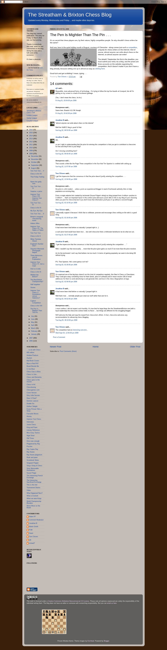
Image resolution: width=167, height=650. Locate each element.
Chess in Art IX (35, 272)
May (33, 322)
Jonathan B (60, 120)
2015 (31, 133)
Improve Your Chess (34, 419)
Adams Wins (34, 223)
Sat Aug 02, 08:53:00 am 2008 (66, 130)
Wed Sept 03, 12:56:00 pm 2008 (67, 333)
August (34, 168)
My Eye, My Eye (36, 211)
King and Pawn (32, 427)
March (33, 328)
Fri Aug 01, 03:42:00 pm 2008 (66, 113)
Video (29, 490)
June (33, 319)
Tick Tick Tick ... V (37, 171)
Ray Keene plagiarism (34, 455)
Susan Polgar (31, 473)
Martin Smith (33, 526)
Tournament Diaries (33, 488)
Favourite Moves (33, 414)
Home (96, 346)
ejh (57, 88)
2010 (31, 148)
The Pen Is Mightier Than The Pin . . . (36, 310)
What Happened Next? (35, 493)
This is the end (32, 485)
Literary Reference (33, 430)
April (33, 325)
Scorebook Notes (33, 460)
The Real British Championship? (36, 280)
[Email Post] (81, 77)
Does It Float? (32, 398)
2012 (31, 142)
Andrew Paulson (32, 355)
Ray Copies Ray (32, 449)
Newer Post (55, 346)
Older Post (135, 346)
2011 (31, 144)
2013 (31, 139)
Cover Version (32, 393)
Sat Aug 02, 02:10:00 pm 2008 (66, 203)
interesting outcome (80, 330)
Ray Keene (30, 452)
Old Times (30, 438)
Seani (31, 533)
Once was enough (33, 441)
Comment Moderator (36, 520)
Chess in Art (31, 384)
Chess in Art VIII (36, 306)
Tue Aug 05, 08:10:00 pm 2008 (66, 320)
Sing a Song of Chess (34, 466)
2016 (31, 130)
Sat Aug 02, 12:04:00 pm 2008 (66, 179)
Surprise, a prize (36, 191)
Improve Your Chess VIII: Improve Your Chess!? (36, 197)
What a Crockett (32, 496)
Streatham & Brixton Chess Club (34, 111)
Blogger (106, 641)
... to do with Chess (33, 350)
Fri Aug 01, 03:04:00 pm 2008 (66, 100)
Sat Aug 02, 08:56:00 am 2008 (66, 154)
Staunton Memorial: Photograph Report (37, 250)
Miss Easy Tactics (33, 433)
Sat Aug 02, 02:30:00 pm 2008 (66, 265)
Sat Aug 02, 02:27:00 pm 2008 (66, 235)
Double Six (30, 403)
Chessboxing (31, 387)
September (35, 165)
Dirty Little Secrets (33, 395)
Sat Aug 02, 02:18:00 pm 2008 (66, 218)
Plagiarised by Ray (33, 444)
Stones (32, 287)
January (34, 334)
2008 (31, 154)
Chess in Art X (35, 236)
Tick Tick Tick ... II (37, 214)
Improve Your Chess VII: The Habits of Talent (36, 228)
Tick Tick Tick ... (36, 233)
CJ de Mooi (31, 369)
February (34, 331)
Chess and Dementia (34, 377)
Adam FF (32, 516)
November (35, 159)
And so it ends (35, 269)
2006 (31, 341)
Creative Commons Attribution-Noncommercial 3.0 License (68, 601)
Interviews (30, 422)
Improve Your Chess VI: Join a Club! (37, 264)
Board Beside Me (33, 366)
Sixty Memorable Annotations (33, 469)
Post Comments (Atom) (68, 351)
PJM (30, 530)
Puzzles (29, 446)
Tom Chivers (60, 173)
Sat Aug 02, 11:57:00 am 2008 (66, 166)
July (32, 316)
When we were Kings (34, 498)
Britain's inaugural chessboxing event (36, 218)
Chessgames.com (33, 390)
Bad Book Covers (33, 361)
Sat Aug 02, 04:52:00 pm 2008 (66, 299)
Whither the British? (34, 276)
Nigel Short (30, 435)
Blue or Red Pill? (33, 363)
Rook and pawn (32, 457)
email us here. (112, 603)
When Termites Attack (35, 240)
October (34, 162)
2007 (31, 338)
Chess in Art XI (35, 208)
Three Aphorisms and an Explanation (36, 257)
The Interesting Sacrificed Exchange (34, 481)
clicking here (100, 69)
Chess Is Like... (32, 374)
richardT (32, 543)
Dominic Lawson (32, 401)
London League (32, 115)
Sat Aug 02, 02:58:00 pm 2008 (66, 282)
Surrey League (32, 118)
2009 (31, 150)
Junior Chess (31, 424)
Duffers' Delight (32, 406)
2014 (31, 136)
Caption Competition (35, 302)
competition (132, 47)
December (35, 156)
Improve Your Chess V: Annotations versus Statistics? (35, 294)
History (29, 416)
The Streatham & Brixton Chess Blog (69, 15)
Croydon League (32, 121)
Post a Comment (59, 337)
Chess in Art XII (36, 174)
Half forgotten (35, 284)
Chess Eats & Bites (34, 372)
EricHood (91, 641)
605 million (30, 352)
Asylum (29, 358)
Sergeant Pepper (33, 463)
